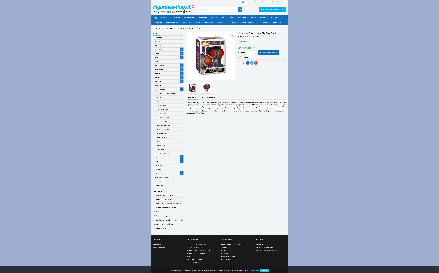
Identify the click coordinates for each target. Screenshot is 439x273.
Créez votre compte (279, 2)
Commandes (226, 247)
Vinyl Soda (277, 23)
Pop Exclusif (189, 18)
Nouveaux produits (160, 247)
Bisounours (161, 101)
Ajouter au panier (268, 53)
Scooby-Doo (161, 141)
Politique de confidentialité (166, 208)
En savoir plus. (254, 270)
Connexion (265, 2)
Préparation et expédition (165, 195)
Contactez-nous (162, 228)
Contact (260, 239)
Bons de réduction (228, 256)
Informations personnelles (231, 244)
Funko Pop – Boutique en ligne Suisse (169, 220)
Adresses (224, 253)
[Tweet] (252, 63)
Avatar (159, 97)
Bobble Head (159, 185)
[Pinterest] (256, 63)
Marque (259, 37)
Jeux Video (241, 18)
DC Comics (203, 18)
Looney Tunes (162, 121)
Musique (274, 18)
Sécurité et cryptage (163, 216)
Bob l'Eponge (161, 105)
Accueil (156, 33)
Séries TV (187, 23)
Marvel (263, 18)
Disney (214, 18)
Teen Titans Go (162, 149)
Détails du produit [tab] (210, 97)
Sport (197, 23)
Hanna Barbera (162, 109)
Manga (253, 18)
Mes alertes (225, 259)
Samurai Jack (162, 137)
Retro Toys (221, 23)
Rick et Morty (162, 133)
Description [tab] (192, 97)
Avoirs (223, 250)
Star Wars (208, 23)
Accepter (264, 270)
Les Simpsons (162, 113)
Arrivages (165, 18)
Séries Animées (172, 23)
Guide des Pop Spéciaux (165, 224)
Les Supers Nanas (163, 153)
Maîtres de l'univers (164, 125)
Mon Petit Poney (163, 129)
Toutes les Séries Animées (166, 93)
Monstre (158, 23)
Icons (231, 18)
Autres (234, 23)
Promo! (177, 18)
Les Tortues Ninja (163, 117)
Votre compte (228, 239)
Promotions (157, 244)
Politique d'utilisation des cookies (168, 204)
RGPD (158, 212)
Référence (242, 37)
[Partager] (248, 63)
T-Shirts (265, 23)
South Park (161, 145)
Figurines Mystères (249, 23)
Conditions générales (164, 199)
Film (222, 18)
